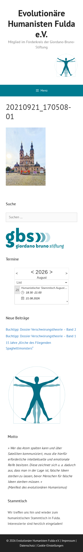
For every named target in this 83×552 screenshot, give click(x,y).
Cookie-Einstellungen (50, 545)
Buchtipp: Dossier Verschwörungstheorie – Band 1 (41, 336)
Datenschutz (27, 545)
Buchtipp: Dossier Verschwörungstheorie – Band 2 (41, 329)
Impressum (68, 540)
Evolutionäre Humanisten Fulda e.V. (41, 23)
